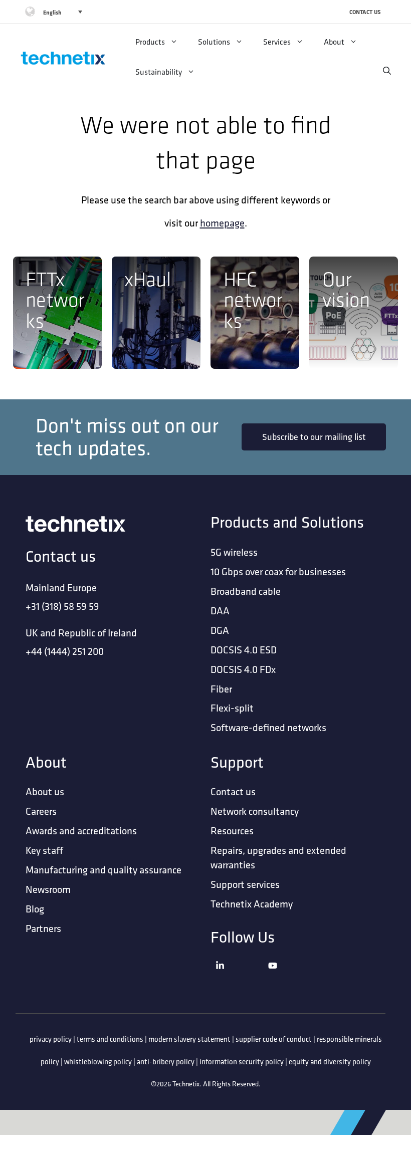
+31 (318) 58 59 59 (62, 606)
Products (150, 42)
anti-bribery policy (165, 1061)
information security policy (241, 1061)
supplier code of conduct (274, 1039)
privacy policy (51, 1039)
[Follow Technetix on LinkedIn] (239, 978)
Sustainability (158, 72)
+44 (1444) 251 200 (65, 651)
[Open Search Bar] (387, 71)
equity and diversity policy (330, 1061)
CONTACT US (365, 12)
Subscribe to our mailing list (314, 436)
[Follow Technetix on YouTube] (292, 978)
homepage (222, 222)
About (334, 42)
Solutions (214, 42)
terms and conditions (110, 1039)
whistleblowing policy (98, 1061)
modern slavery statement (189, 1039)
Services (277, 42)
